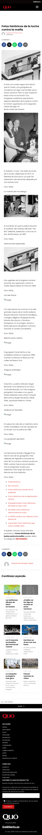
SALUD (4, 732)
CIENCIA (4, 727)
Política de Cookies (8, 775)
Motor (4, 755)
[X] (9, 44)
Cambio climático (8, 750)
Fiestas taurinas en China (29, 676)
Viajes (4, 748)
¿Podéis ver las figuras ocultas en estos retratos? (29, 604)
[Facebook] (4, 44)
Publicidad (5, 777)
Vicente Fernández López (14, 33)
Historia (5, 742)
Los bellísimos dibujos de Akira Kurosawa (12, 603)
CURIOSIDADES (6, 745)
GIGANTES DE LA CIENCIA (9, 758)
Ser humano (13, 486)
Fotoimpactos (14, 482)
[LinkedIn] (20, 44)
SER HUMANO (6, 729)
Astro (4, 753)
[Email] (25, 44)
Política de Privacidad (9, 772)
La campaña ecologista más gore (11, 676)
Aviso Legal (6, 769)
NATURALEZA (6, 737)
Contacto (5, 767)
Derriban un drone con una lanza (30, 642)
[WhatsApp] (14, 44)
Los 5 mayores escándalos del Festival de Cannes (12, 643)
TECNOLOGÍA (6, 740)
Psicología (5, 735)
